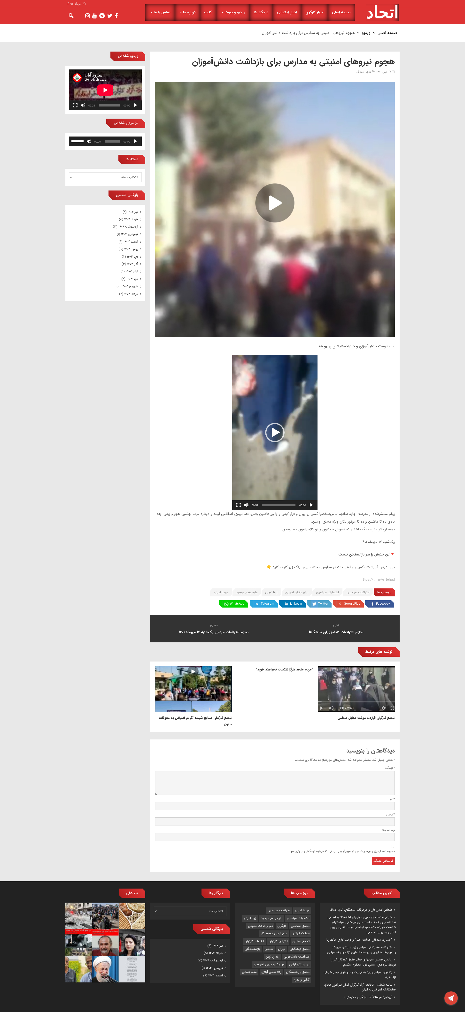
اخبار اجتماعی (287, 12)
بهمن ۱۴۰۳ (131, 249)
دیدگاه (390, 767)
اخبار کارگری (314, 12)
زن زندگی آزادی (299, 964)
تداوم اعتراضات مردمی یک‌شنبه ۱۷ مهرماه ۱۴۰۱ (213, 632)
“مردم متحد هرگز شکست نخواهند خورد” (284, 669)
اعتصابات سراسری (327, 592)
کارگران (281, 925)
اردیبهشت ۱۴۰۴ (128, 226)
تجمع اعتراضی (300, 925)
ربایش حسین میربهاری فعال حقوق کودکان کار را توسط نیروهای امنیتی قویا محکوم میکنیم (363, 962)
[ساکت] (246, 505)
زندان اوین (272, 956)
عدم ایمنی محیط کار (274, 933)
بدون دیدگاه (363, 71)
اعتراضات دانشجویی (297, 956)
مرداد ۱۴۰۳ (131, 294)
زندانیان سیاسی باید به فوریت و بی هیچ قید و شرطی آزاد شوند (360, 975)
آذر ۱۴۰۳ (132, 263)
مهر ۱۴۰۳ (132, 279)
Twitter (323, 603)
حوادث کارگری (301, 933)
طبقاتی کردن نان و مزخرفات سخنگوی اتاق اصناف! (360, 909)
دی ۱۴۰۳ (132, 256)
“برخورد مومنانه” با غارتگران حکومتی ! (368, 997)
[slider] (278, 505)
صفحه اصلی (341, 12)
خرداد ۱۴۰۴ (131, 219)
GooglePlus (352, 603)
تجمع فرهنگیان (300, 948)
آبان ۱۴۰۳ (132, 271)
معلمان (268, 948)
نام (392, 799)
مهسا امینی (221, 592)
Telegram (267, 603)
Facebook (383, 603)
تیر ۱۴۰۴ (133, 211)
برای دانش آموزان (296, 592)
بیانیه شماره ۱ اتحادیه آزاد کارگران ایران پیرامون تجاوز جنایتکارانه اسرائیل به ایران (360, 987)
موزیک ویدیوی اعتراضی (269, 964)
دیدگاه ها (261, 12)
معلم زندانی (249, 971)
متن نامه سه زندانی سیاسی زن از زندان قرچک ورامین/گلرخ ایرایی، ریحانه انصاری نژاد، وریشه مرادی (361, 950)
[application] (275, 432)
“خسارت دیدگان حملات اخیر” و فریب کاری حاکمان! (359, 939)
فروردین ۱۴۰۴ (129, 234)
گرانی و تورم (302, 979)
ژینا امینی (271, 592)
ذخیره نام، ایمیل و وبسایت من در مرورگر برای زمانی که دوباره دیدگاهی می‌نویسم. (342, 851)
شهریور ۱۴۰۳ (130, 286)
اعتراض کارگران (278, 941)
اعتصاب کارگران (254, 941)
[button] (275, 432)
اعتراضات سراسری (358, 592)
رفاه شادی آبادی (271, 971)
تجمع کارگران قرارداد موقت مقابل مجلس (366, 718)
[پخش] (311, 505)
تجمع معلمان (301, 941)
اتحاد (382, 12)
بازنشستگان (252, 948)
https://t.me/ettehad (378, 580)
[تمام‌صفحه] (238, 505)
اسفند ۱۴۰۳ (131, 241)
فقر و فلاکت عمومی (260, 925)
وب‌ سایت (388, 829)
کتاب (208, 12)
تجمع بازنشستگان (298, 971)
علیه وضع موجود (246, 592)
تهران (281, 948)
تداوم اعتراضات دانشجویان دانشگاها (336, 632)
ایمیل (390, 814)
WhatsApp (237, 603)
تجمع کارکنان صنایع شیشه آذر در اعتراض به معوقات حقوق (195, 721)
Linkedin (296, 603)
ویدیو (366, 33)
